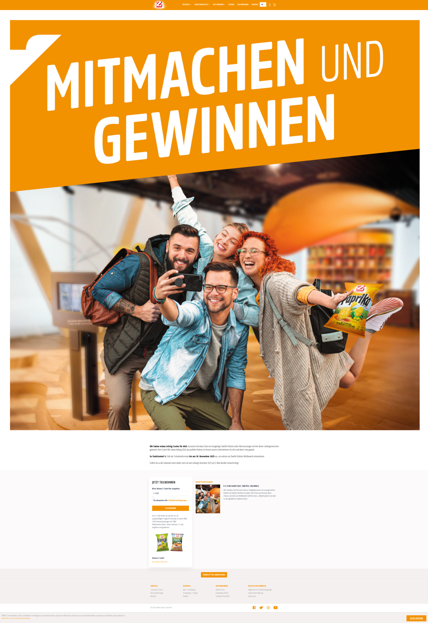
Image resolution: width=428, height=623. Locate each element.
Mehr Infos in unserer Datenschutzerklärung (16, 618)
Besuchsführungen (156, 592)
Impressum (252, 596)
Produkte (186, 4)
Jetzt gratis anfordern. (160, 562)
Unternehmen (243, 4)
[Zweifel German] (159, 5)
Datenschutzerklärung (255, 592)
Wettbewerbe (218, 4)
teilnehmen (170, 508)
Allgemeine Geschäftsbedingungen (260, 589)
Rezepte (153, 596)
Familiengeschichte (222, 592)
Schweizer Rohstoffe (223, 596)
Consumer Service (156, 589)
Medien (185, 596)
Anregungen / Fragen (190, 592)
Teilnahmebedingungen (177, 500)
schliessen (416, 618)
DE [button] (262, 4)
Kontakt (255, 4)
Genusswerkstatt (201, 4)
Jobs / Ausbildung (189, 589)
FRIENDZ (231, 4)
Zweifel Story (220, 589)
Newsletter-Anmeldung (214, 574)
